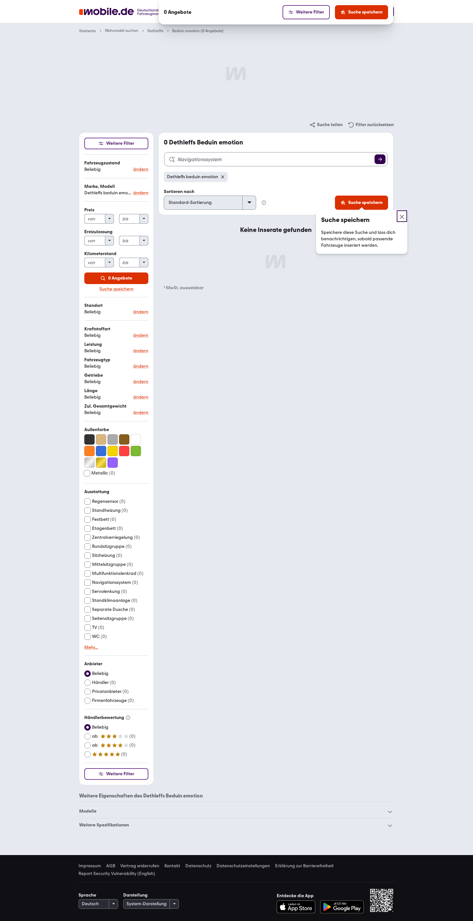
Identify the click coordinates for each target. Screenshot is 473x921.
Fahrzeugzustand (102, 163)
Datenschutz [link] (198, 866)
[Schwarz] (89, 439)
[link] (326, 125)
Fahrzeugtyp (97, 360)
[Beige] (101, 439)
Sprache (87, 895)
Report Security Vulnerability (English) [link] (117, 873)
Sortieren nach (179, 191)
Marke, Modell (99, 186)
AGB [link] (110, 866)
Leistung (93, 344)
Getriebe (93, 375)
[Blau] (101, 451)
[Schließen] (402, 216)
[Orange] (89, 451)
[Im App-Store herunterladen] (298, 906)
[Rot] (124, 451)
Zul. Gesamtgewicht (105, 406)
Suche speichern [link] (116, 289)
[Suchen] (380, 159)
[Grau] (112, 439)
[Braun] (124, 439)
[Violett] (112, 462)
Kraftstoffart (97, 329)
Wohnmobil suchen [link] (121, 31)
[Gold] (101, 462)
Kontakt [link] (172, 866)
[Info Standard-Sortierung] (263, 202)
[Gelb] (112, 451)
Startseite (87, 31)
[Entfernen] (222, 177)
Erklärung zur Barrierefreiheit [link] (304, 866)
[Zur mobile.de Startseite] (131, 12)
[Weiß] (136, 439)
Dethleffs (155, 31)
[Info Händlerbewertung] (128, 717)
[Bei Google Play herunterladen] (342, 906)
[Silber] (89, 462)
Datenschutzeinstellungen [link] (243, 866)
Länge (90, 390)
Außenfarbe (96, 429)
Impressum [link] (90, 866)
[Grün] (136, 451)
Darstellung (135, 895)
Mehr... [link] (91, 647)
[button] (116, 166)
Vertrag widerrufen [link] (139, 866)
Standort (93, 305)
